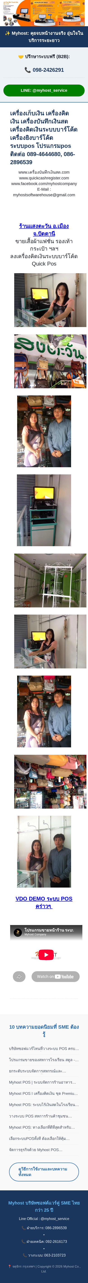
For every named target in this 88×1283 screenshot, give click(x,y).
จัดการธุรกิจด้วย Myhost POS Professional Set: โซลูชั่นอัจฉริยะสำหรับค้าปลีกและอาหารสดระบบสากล (42, 1150)
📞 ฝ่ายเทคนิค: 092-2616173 (44, 1242)
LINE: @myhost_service (44, 90)
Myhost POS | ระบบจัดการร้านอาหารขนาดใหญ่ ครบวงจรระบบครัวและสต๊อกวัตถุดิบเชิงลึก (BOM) (42, 1082)
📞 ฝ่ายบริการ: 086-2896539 (44, 1228)
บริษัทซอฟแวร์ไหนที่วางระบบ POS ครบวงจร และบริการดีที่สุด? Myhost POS (42, 1049)
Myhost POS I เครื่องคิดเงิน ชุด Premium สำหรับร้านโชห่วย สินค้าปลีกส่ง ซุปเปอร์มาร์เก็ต (43, 1093)
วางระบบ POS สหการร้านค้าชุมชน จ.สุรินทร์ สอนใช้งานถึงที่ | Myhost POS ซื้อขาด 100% (42, 1116)
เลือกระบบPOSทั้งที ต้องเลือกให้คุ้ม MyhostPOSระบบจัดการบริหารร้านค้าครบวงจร (41, 1139)
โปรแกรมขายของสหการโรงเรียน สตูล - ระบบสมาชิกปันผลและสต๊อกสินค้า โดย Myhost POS (42, 1060)
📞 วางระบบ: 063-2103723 (44, 1255)
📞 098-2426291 (44, 70)
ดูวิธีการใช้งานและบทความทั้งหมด (43, 1172)
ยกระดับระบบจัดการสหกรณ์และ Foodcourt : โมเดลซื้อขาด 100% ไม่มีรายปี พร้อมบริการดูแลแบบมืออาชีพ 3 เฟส (43, 1071)
